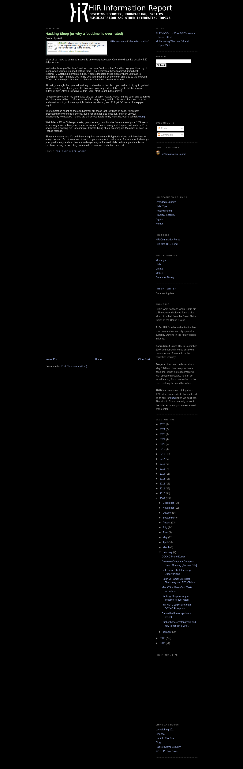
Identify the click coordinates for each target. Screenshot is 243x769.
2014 (163, 473)
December (169, 502)
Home (98, 359)
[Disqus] (98, 209)
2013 (163, 478)
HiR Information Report (173, 154)
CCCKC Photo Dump (173, 556)
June (166, 532)
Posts (163, 128)
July (165, 527)
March (166, 547)
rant (65, 151)
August (167, 522)
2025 (163, 424)
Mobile (159, 273)
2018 (163, 454)
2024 (163, 429)
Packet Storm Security (168, 746)
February (168, 552)
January (167, 631)
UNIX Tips (161, 206)
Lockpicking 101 (165, 729)
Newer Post (52, 359)
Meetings (161, 260)
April (165, 542)
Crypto (159, 219)
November (169, 507)
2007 (163, 643)
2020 (163, 444)
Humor (159, 223)
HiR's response (118, 41)
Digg (158, 742)
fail (58, 151)
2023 (163, 434)
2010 (163, 493)
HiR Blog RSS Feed (167, 244)
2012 (163, 483)
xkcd (173, 397)
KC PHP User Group (167, 751)
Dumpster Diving (165, 277)
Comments (166, 134)
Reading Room (164, 210)
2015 (163, 468)
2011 (163, 488)
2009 (163, 498)
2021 (163, 439)
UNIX (159, 264)
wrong (141, 116)
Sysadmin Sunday (166, 202)
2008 (163, 638)
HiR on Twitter (166, 289)
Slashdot (160, 734)
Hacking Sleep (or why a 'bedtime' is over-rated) (84, 34)
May (165, 537)
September (169, 517)
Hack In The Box (165, 738)
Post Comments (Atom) (74, 366)
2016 (163, 463)
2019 (163, 449)
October (167, 512)
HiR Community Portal (168, 239)
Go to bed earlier (138, 41)
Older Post (144, 359)
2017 (163, 458)
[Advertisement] (175, 94)
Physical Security (165, 214)
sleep (73, 151)
